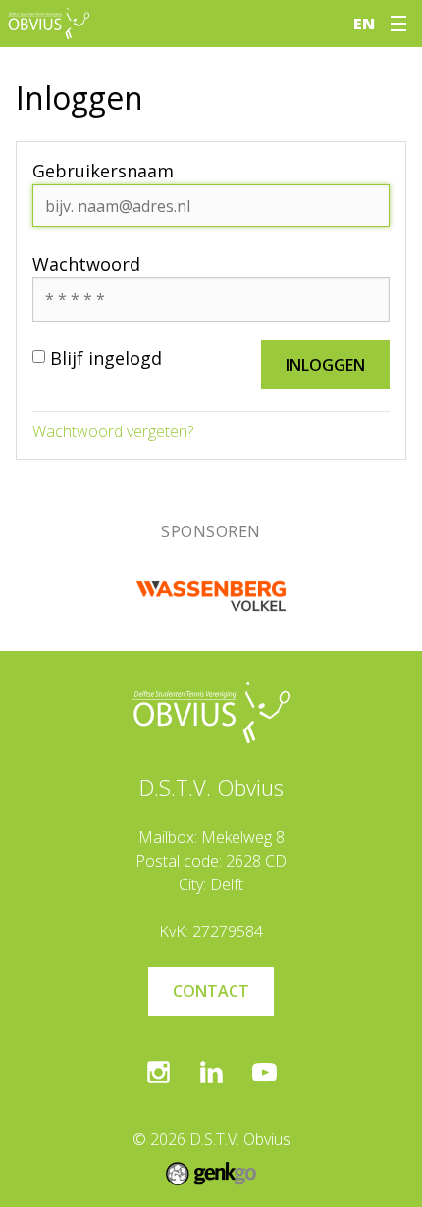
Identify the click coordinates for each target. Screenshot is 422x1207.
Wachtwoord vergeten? (112, 431)
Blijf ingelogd (106, 358)
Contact (211, 991)
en (364, 23)
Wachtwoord (86, 264)
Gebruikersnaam (103, 170)
